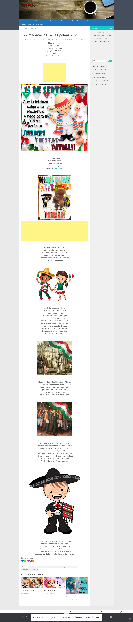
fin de (55, 168)
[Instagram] (28, 561)
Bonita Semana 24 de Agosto (102, 81)
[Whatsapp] (25, 561)
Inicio (22, 21)
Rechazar (88, 617)
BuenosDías (40, 567)
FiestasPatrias (73, 567)
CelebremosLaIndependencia (50, 567)
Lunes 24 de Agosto (100, 84)
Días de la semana (41, 21)
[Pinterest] (30, 561)
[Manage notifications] (130, 619)
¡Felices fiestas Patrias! (55, 56)
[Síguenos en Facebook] (111, 28)
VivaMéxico (35, 569)
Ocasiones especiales (67, 21)
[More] (33, 561)
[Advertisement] (54, 72)
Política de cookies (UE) (35, 24)
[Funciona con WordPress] (29, 619)
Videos (103, 21)
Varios (23, 24)
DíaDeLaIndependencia (63, 567)
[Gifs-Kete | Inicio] (28, 5)
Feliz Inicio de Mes (50, 590)
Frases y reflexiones (93, 21)
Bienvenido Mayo (71, 597)
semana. (61, 168)
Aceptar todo (79, 617)
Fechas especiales (28, 28)
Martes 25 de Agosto (100, 73)
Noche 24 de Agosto (100, 77)
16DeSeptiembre (32, 567)
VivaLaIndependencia (26, 569)
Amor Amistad (54, 21)
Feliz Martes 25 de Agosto (101, 70)
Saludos (29, 21)
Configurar (96, 617)
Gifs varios (80, 21)
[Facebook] (22, 561)
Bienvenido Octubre (27, 590)
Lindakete (27, 39)
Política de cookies (55, 618)
